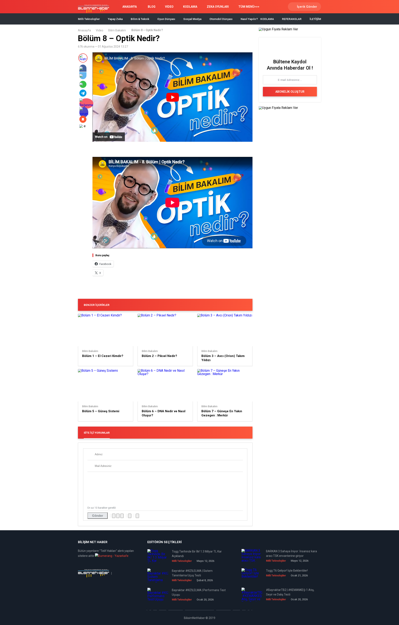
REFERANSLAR (292, 19)
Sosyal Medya (192, 19)
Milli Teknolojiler (89, 19)
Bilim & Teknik (140, 19)
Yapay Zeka (115, 19)
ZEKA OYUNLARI (218, 6)
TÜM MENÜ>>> (248, 6)
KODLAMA (190, 6)
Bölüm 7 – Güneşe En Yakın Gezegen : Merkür (221, 413)
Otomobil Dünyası (221, 19)
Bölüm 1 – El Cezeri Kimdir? (102, 356)
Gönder (97, 515)
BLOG (151, 6)
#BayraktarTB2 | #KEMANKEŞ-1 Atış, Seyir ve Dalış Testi (290, 592)
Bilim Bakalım (117, 30)
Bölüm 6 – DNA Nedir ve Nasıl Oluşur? (163, 413)
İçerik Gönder (307, 7)
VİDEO (169, 6)
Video (99, 30)
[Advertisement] (141, 150)
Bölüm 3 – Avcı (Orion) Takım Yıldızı (223, 358)
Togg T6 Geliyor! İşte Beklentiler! (287, 570)
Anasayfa (84, 30)
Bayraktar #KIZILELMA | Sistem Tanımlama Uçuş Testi (192, 573)
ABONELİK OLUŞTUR (289, 91)
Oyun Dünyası (166, 19)
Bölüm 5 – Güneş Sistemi (100, 411)
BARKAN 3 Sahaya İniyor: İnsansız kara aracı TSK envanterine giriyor (291, 553)
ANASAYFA (129, 6)
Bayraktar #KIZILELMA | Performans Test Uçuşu (199, 592)
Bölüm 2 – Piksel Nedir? (159, 356)
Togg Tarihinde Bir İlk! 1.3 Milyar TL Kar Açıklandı (197, 554)
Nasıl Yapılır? (249, 19)
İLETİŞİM (315, 19)
